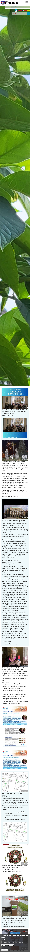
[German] (26, 10)
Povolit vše (4, 949)
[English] (21, 10)
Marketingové (19, 942)
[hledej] (28, 13)
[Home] (9, 3)
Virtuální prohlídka (9, 7)
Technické (4, 942)
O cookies (3, 939)
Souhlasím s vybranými (7, 945)
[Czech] (18, 10)
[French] (23, 10)
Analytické (11, 942)
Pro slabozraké (26, 7)
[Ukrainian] (28, 10)
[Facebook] (16, 10)
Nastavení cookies (15, 933)
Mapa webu (18, 7)
